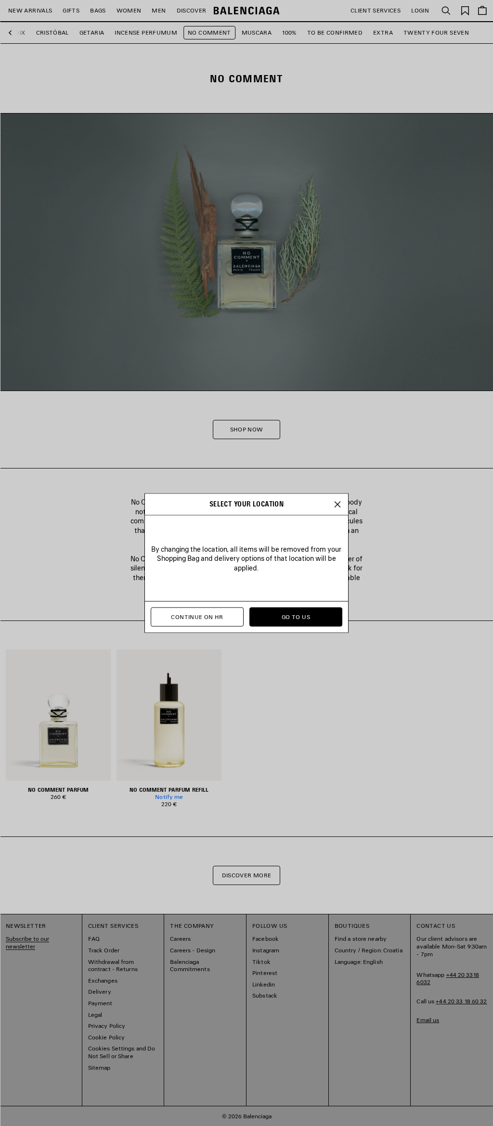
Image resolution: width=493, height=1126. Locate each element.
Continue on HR (197, 616)
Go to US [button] (296, 616)
